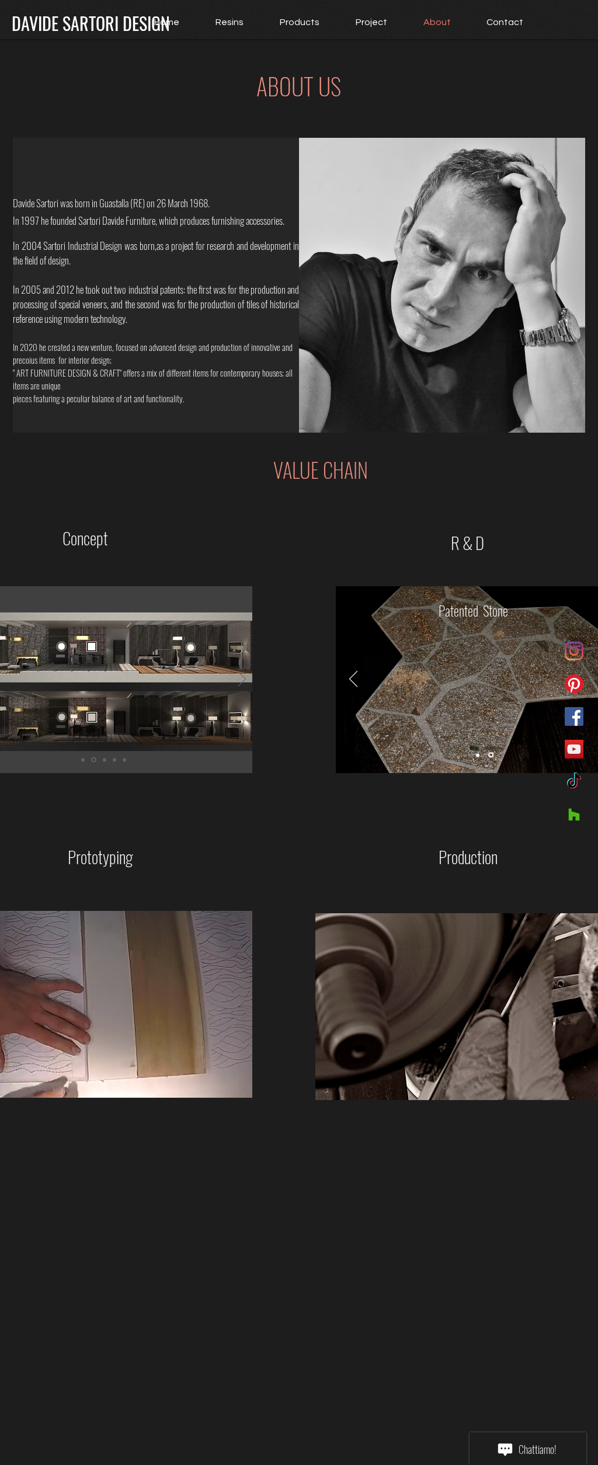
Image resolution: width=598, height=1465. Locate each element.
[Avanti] (242, 679)
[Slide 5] (124, 759)
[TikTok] (574, 781)
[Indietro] (353, 679)
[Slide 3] (104, 759)
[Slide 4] (114, 759)
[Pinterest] (574, 683)
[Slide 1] (83, 759)
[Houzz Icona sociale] (574, 814)
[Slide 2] (93, 760)
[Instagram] (574, 651)
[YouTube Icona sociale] (574, 749)
